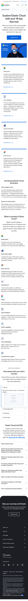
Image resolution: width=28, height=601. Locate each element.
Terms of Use (12, 571)
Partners (5, 535)
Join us (5, 531)
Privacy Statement (19, 571)
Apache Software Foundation (12, 590)
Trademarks (5, 571)
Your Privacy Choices (16, 595)
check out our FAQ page (16, 437)
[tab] (14, 396)
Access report (23, 1)
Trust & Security (8, 539)
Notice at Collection (7, 595)
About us (5, 527)
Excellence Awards (8, 547)
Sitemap (4, 573)
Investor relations (8, 543)
